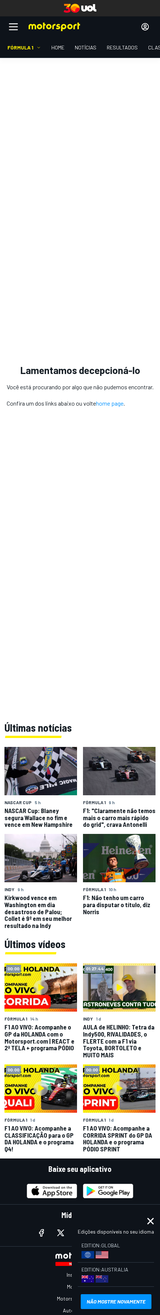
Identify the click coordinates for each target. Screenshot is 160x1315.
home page (110, 403)
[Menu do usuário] (145, 26)
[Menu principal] (13, 27)
